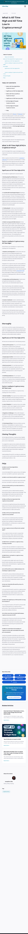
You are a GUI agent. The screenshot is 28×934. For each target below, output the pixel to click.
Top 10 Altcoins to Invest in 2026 (12, 739)
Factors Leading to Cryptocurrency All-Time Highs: (13, 63)
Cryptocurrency (6, 791)
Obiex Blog (5, 6)
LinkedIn (8, 679)
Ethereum (20, 114)
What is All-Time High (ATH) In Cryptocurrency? (12, 59)
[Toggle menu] (25, 6)
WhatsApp (15, 682)
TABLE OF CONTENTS (9, 57)
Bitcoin (14, 114)
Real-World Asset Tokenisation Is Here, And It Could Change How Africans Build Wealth (14, 712)
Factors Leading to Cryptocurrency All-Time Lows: (13, 73)
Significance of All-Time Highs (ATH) (12, 61)
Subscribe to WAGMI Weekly (14, 697)
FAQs (4, 78)
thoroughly (5, 66)
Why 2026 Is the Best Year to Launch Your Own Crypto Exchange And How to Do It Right (13, 753)
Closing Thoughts (6, 76)
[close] (26, 2)
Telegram (21, 679)
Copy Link (9, 675)
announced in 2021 (20, 271)
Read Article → (7, 720)
